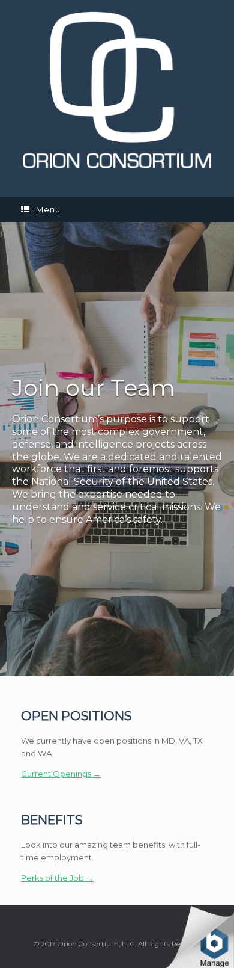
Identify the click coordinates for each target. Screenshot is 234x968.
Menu (48, 209)
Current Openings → (61, 773)
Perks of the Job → (57, 878)
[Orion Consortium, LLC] (117, 89)
